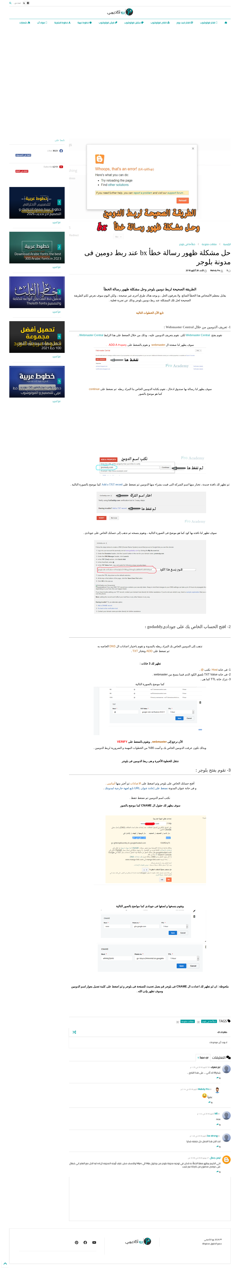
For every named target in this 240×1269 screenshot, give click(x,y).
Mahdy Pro (203, 1089)
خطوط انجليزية (61, 22)
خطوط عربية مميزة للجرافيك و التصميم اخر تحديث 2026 (40, 211)
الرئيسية (227, 244)
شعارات (23, 22)
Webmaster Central (198, 335)
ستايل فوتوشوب (132, 22)
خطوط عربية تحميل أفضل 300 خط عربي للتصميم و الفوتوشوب (37, 390)
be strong (212, 1135)
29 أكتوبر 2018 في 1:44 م (208, 1113)
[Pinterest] (76, 1242)
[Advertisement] (120, 52)
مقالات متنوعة (209, 244)
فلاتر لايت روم (183, 22)
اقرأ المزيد (56, 222)
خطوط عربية (83, 22)
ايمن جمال (215, 1157)
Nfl (216, 1113)
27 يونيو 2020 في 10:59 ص (198, 1158)
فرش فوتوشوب (107, 22)
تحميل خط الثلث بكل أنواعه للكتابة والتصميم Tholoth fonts (37, 300)
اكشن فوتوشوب (159, 22)
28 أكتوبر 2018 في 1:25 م (200, 1067)
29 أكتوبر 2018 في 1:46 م (205, 1136)
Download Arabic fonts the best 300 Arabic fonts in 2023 (37, 256)
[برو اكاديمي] (120, 14)
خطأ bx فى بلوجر (187, 244)
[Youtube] (94, 1242)
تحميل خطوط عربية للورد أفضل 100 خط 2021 (39, 345)
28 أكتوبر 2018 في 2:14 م (196, 1089)
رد (219, 1078)
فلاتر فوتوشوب (208, 22)
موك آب (41, 22)
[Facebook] (85, 1242)
